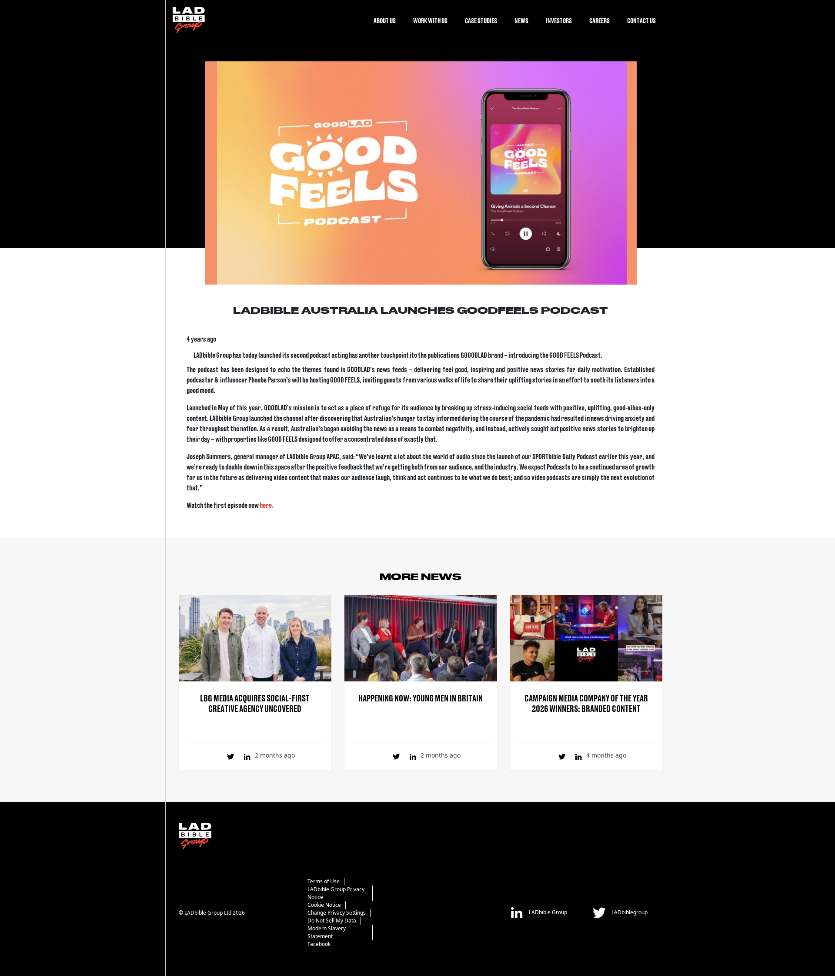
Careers (599, 20)
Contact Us (641, 20)
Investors (559, 20)
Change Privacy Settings (336, 912)
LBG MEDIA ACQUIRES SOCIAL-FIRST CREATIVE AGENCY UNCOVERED (255, 702)
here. (267, 505)
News (521, 20)
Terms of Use (323, 881)
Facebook (319, 944)
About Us (385, 20)
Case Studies (481, 20)
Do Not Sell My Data (331, 920)
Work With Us (430, 20)
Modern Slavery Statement (326, 932)
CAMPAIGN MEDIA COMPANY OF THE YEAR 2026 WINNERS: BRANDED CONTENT (586, 702)
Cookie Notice (324, 905)
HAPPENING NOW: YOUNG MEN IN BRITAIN (420, 697)
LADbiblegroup (629, 912)
